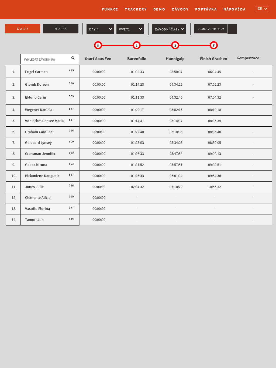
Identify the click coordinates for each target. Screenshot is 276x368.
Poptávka (206, 9)
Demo (159, 9)
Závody (180, 9)
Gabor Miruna (36, 164)
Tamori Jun (34, 219)
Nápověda (234, 9)
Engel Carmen (36, 71)
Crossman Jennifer (40, 153)
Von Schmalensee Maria (44, 120)
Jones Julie (34, 186)
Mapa (61, 29)
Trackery (136, 9)
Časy (23, 29)
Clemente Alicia (37, 197)
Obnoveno (211, 29)
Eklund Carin (35, 97)
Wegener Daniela (38, 109)
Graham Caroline (39, 131)
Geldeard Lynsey (38, 142)
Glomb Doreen (37, 84)
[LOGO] (31, 6)
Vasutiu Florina (37, 208)
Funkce (110, 9)
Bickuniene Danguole (42, 175)
